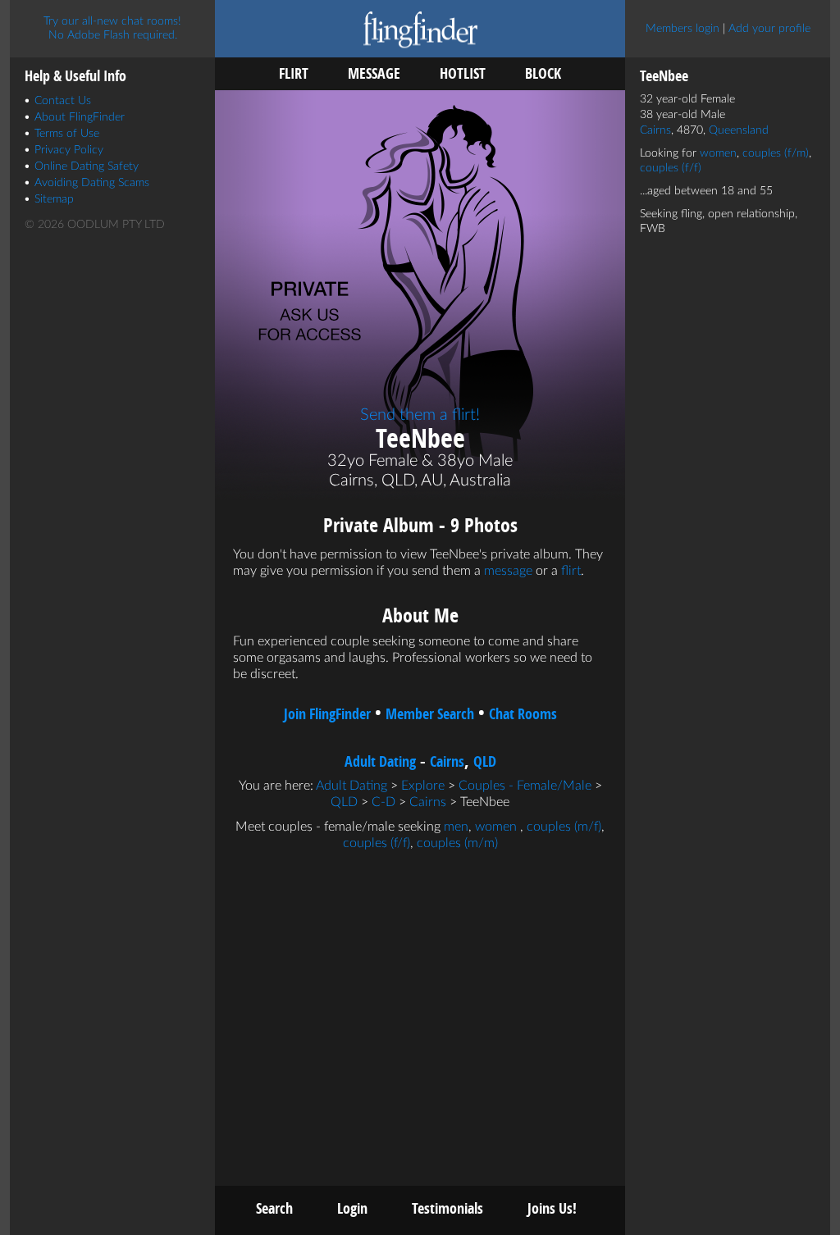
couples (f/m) (775, 153)
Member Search (430, 714)
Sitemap (54, 199)
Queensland (739, 130)
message (508, 570)
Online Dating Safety (86, 166)
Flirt (293, 73)
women (496, 826)
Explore (423, 785)
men (456, 826)
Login (352, 1208)
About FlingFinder (79, 117)
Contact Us (62, 101)
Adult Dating (380, 761)
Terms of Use (66, 133)
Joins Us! (552, 1208)
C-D (383, 802)
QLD (484, 761)
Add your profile (769, 28)
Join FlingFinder (327, 714)
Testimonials (447, 1208)
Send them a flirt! (420, 415)
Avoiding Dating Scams (91, 183)
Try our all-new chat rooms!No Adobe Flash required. (112, 28)
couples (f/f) (376, 843)
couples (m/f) (564, 826)
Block (543, 73)
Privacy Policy (68, 150)
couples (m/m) (457, 843)
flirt (571, 570)
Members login (682, 28)
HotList (463, 73)
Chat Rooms (523, 714)
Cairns (447, 761)
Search (274, 1208)
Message (374, 73)
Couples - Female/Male (525, 785)
